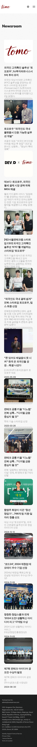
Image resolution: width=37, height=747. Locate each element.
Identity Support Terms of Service (12, 733)
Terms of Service (7, 738)
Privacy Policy (6, 736)
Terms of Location (7, 741)
